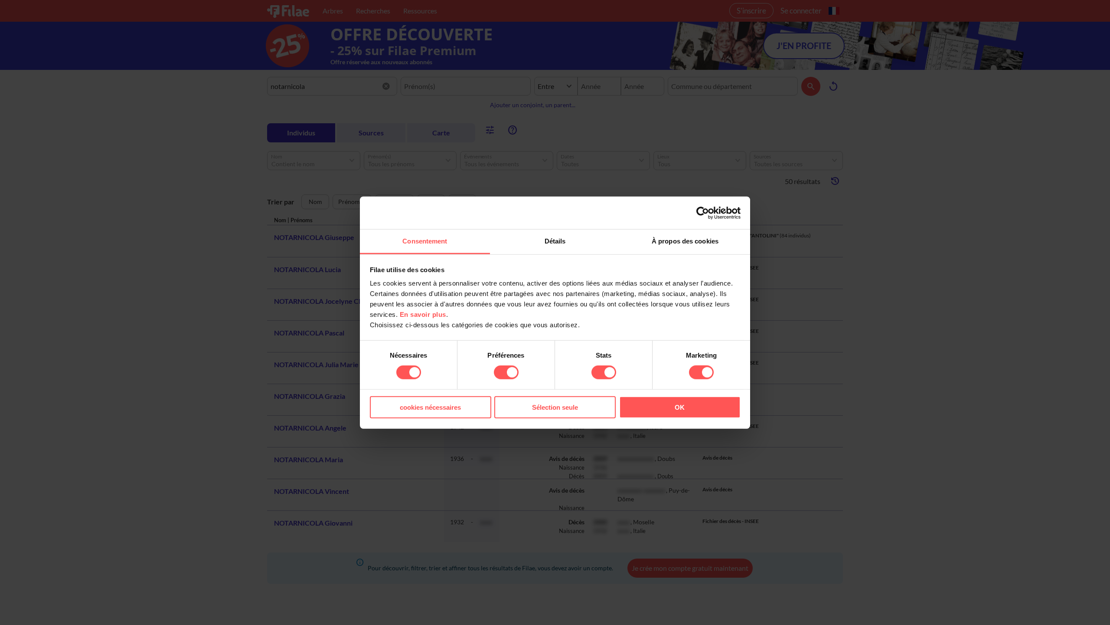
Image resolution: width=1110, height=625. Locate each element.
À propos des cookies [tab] (685, 241)
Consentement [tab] (424, 241)
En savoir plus (423, 314)
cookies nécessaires (430, 407)
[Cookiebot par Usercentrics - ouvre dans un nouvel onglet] (703, 212)
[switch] (506, 372)
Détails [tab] (555, 241)
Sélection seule (555, 407)
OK (680, 407)
